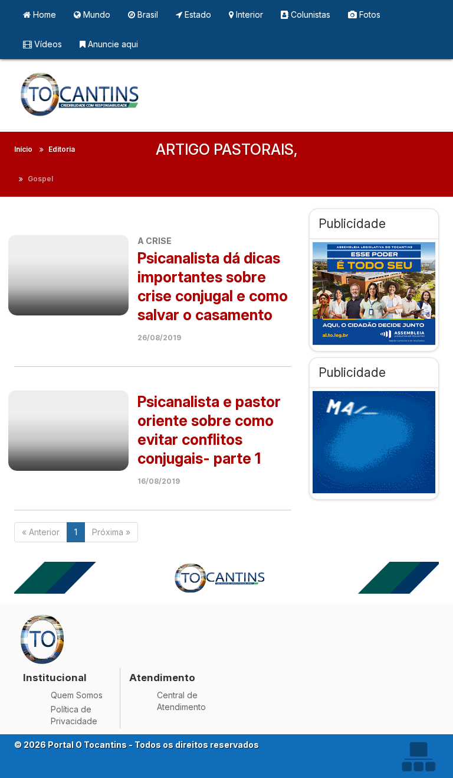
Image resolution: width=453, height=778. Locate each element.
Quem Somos (77, 695)
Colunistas (309, 14)
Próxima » (111, 532)
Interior (248, 14)
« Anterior (41, 532)
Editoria (61, 149)
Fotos (368, 14)
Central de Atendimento (181, 701)
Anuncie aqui (112, 44)
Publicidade (352, 223)
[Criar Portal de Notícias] (418, 756)
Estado (196, 14)
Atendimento (162, 677)
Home (43, 14)
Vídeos (47, 44)
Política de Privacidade (74, 715)
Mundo (95, 14)
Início (23, 149)
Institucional (55, 677)
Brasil (146, 14)
